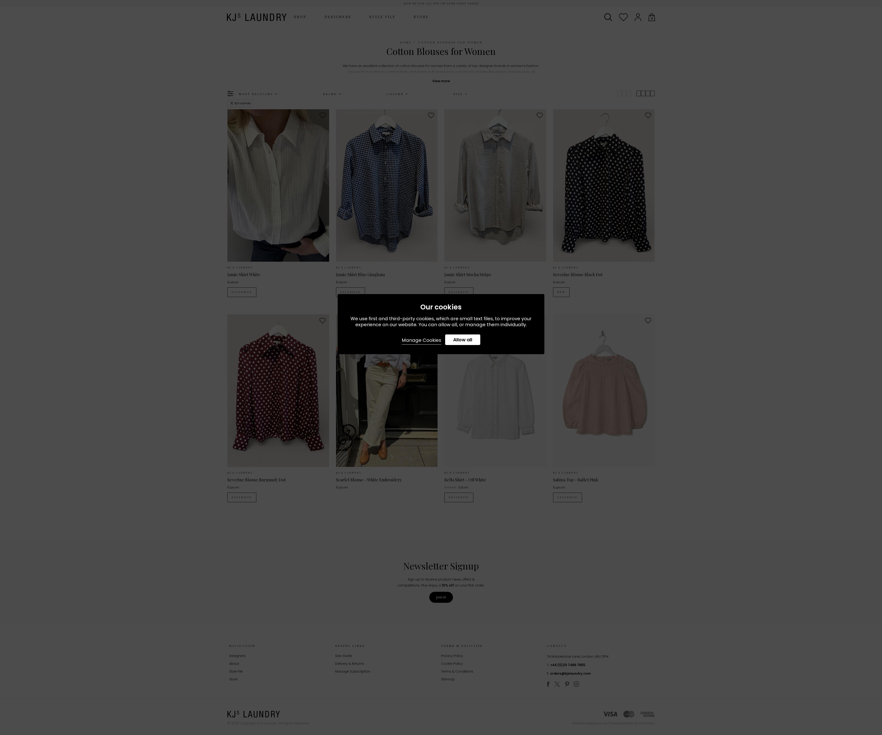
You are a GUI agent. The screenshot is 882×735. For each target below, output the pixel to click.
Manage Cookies (421, 340)
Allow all (462, 340)
